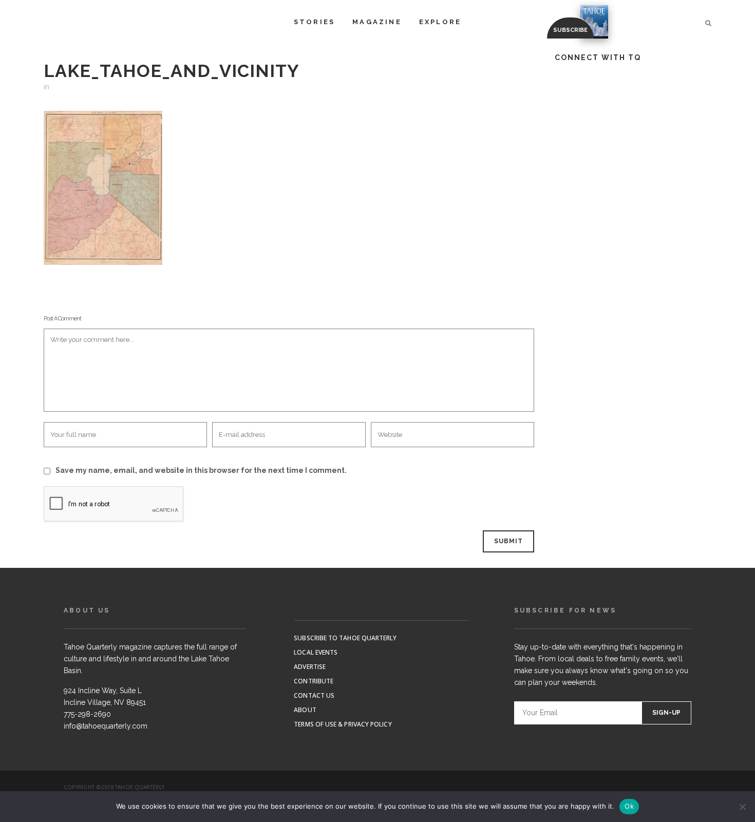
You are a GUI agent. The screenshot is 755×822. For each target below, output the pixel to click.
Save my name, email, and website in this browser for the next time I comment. (201, 470)
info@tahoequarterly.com (105, 726)
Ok (629, 806)
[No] (742, 806)
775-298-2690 (87, 714)
